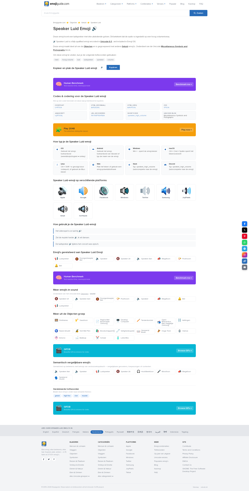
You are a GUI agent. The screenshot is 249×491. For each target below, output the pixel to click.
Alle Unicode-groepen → (79, 476)
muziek (85, 396)
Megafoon (163, 258)
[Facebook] (44, 459)
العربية (157, 432)
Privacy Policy (187, 454)
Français (75, 432)
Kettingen (184, 320)
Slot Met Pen (82, 331)
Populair (172, 4)
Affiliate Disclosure (190, 457)
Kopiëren (113, 67)
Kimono (60, 338)
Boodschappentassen (105, 331)
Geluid (83, 23)
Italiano (86, 432)
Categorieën (116, 4)
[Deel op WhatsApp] (244, 242)
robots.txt (204, 487)
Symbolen (74, 457)
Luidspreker (62, 258)
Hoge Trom (164, 331)
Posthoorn (184, 258)
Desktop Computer (122, 321)
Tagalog (185, 432)
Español (55, 432)
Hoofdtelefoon (145, 371)
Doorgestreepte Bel (84, 259)
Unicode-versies (161, 457)
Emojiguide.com (59, 23)
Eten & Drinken (76, 472)
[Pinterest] (54, 459)
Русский (120, 432)
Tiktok (128, 472)
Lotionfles (122, 338)
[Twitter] (49, 459)
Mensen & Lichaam (77, 446)
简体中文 (130, 432)
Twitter (128, 461)
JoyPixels (130, 469)
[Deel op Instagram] (244, 254)
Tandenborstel (145, 320)
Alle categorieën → (105, 476)
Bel (58, 265)
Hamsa (183, 331)
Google (129, 450)
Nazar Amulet (62, 331)
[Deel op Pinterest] (244, 236)
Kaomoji (191, 4)
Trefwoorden (159, 450)
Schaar (101, 338)
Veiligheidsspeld (125, 331)
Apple (128, 446)
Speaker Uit (123, 258)
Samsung (130, 465)
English (46, 432)
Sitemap (196, 487)
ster (76, 396)
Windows (129, 457)
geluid (57, 396)
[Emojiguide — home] (56, 3)
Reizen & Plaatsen (77, 461)
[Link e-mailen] (244, 267)
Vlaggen (73, 450)
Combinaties (146, 4)
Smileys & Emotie (77, 465)
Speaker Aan (144, 258)
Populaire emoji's (161, 461)
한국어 (149, 432)
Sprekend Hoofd (61, 378)
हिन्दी (165, 432)
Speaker (101, 258)
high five (67, 396)
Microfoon (163, 371)
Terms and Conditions (191, 450)
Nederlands (97, 432)
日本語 (140, 432)
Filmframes (61, 320)
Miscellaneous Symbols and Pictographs (175, 116)
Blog (182, 4)
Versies (161, 4)
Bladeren (101, 4)
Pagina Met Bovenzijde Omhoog (103, 321)
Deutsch (65, 432)
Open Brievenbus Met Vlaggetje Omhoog (165, 322)
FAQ (201, 4)
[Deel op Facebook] (244, 223)
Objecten (73, 23)
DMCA (185, 461)
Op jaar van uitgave (162, 454)
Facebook (130, 454)
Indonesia (174, 432)
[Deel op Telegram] (244, 248)
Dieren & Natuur (76, 469)
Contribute (186, 446)
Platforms (131, 4)
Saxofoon (81, 320)
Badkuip (80, 338)
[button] (70, 106)
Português (109, 432)
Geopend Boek (143, 331)
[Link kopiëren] (244, 261)
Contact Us (187, 465)
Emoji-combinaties (161, 446)
